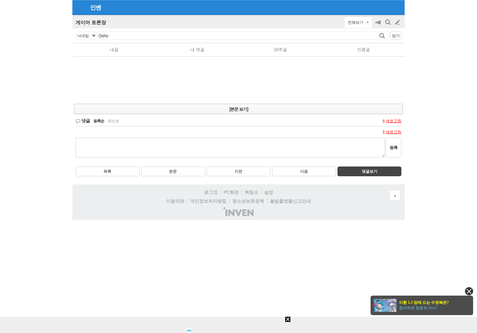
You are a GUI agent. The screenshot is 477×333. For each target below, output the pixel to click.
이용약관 (175, 201)
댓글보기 (369, 171)
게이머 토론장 (91, 22)
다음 (304, 171)
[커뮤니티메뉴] (79, 7)
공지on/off (378, 25)
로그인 (211, 192)
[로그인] (385, 7)
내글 (114, 49)
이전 (238, 171)
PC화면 (231, 192)
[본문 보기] (238, 109)
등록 (394, 147)
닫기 (396, 35)
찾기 (382, 36)
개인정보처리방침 (208, 201)
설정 (268, 192)
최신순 (113, 121)
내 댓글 (197, 49)
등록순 (98, 121)
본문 (173, 171)
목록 (107, 171)
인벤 (95, 7)
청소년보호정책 (248, 201)
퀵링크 (251, 192)
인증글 (363, 49)
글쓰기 (398, 22)
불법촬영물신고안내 (290, 201)
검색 (388, 25)
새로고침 (393, 121)
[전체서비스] (397, 7)
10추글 (280, 49)
